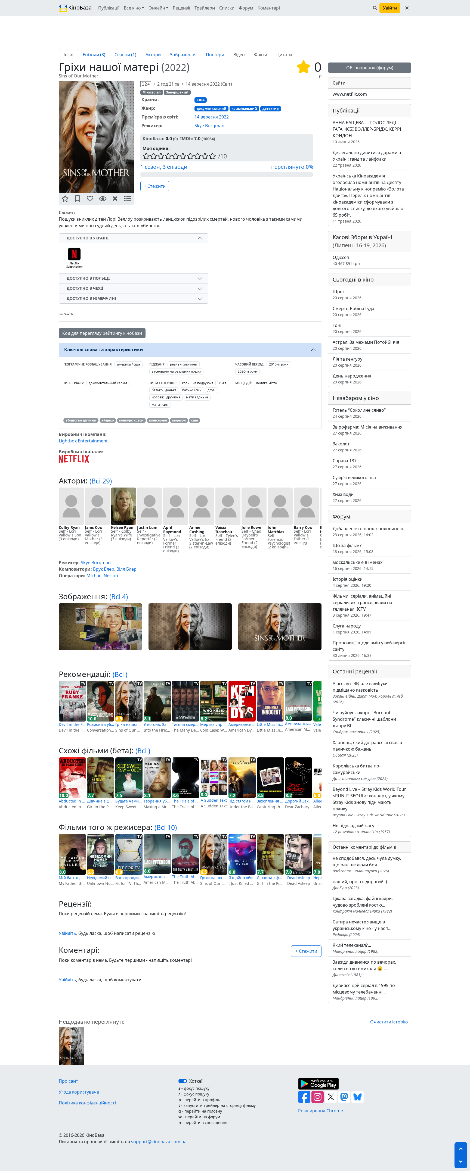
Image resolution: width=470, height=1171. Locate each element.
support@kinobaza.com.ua (159, 1142)
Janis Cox (93, 527)
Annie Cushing (197, 529)
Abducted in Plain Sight (72, 801)
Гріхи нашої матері (129, 724)
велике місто (266, 383)
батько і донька (164, 390)
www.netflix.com (350, 94)
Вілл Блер (126, 569)
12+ (146, 84)
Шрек (347, 294)
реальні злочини (183, 364)
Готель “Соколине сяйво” (359, 413)
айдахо (107, 420)
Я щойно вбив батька (242, 877)
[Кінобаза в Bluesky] (357, 1097)
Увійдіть (67, 933)
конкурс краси (131, 420)
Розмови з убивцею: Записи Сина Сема (100, 724)
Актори (153, 55)
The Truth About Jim (185, 876)
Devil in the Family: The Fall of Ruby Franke (72, 724)
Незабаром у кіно (356, 398)
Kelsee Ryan (122, 527)
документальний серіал (108, 383)
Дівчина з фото (100, 801)
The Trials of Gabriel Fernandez (185, 801)
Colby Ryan (69, 527)
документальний (211, 108)
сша (194, 420)
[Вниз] (460, 1161)
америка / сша (128, 364)
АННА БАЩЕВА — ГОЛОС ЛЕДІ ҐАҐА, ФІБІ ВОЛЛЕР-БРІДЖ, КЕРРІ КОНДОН (367, 132)
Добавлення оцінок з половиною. (368, 531)
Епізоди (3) (94, 55)
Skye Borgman (209, 126)
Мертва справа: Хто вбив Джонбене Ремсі (213, 724)
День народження (352, 379)
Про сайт (68, 1081)
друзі (211, 390)
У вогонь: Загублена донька (157, 724)
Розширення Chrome (320, 1111)
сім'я (223, 383)
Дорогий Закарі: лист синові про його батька (298, 801)
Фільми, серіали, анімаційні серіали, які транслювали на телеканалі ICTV (362, 605)
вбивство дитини (81, 420)
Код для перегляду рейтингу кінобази (102, 333)
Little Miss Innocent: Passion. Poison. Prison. (270, 724)
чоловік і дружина (166, 397)
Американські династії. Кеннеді (242, 724)
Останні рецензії (355, 671)
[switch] (182, 1081)
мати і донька (197, 397)
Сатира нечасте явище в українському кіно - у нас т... (362, 928)
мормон (179, 420)
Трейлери (204, 8)
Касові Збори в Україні (362, 241)
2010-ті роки (279, 364)
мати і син (160, 404)
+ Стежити (155, 186)
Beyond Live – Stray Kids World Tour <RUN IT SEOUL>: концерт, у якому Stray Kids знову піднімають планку (369, 801)
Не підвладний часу (361, 828)
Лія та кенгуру (347, 362)
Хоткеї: (196, 1081)
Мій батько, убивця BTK (72, 877)
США (201, 100)
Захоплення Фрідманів (270, 801)
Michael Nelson (102, 576)
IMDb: (186, 139)
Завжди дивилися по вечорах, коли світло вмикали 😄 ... (364, 968)
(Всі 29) (100, 480)
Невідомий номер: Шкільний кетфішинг (100, 877)
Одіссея (346, 260)
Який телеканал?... (355, 948)
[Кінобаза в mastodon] (344, 1097)
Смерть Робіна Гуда (353, 311)
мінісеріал (158, 420)
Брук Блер (103, 569)
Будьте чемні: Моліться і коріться (129, 801)
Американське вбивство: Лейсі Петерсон (298, 723)
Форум (246, 8)
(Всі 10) (165, 827)
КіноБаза (79, 7)
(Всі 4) (118, 596)
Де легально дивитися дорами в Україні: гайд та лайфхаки (367, 158)
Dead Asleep (298, 877)
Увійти (390, 8)
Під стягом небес (242, 801)
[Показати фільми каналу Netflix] (74, 459)
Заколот (347, 446)
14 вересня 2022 (211, 117)
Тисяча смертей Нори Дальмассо (185, 724)
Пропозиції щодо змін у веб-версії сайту (369, 649)
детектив (270, 108)
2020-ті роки (247, 371)
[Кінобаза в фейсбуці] (304, 1097)
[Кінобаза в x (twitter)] (331, 1097)
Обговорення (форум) (369, 68)
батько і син (192, 390)
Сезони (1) (125, 55)
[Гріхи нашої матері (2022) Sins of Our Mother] (96, 137)
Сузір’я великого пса (354, 480)
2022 (175, 67)
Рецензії (181, 8)
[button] (65, 199)
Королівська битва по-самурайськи (360, 772)
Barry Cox (303, 527)
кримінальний (244, 108)
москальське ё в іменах (357, 565)
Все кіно (132, 8)
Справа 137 (347, 463)
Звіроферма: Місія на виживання (368, 430)
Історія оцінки (352, 582)
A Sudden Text (214, 800)
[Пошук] (375, 8)
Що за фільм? (353, 548)
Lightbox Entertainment (83, 441)
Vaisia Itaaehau (223, 529)
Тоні (347, 328)
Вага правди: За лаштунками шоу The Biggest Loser (129, 877)
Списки (226, 8)
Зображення (183, 55)
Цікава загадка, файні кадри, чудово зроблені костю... (363, 904)
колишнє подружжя (197, 383)
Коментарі (269, 8)
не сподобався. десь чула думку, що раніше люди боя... (367, 864)
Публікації (108, 8)
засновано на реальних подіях (176, 371)
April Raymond (172, 529)
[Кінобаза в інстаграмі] (318, 1097)
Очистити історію (389, 1022)
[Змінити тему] (407, 7)
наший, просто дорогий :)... (361, 884)
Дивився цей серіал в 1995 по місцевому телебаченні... (364, 991)
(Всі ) (120, 674)
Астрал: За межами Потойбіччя (366, 345)
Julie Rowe (251, 527)
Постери (215, 55)
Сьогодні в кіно (353, 279)
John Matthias (276, 529)
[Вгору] (460, 1148)
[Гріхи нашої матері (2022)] (71, 1045)
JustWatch (66, 314)
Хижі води (347, 497)
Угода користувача (79, 1092)
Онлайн (157, 8)
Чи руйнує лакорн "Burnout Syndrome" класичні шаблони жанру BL (364, 722)
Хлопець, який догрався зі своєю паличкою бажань (367, 748)
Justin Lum (147, 527)
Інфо (68, 55)
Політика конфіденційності (87, 1103)
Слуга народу (352, 629)
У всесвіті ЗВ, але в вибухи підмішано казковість (368, 692)
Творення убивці (157, 801)
